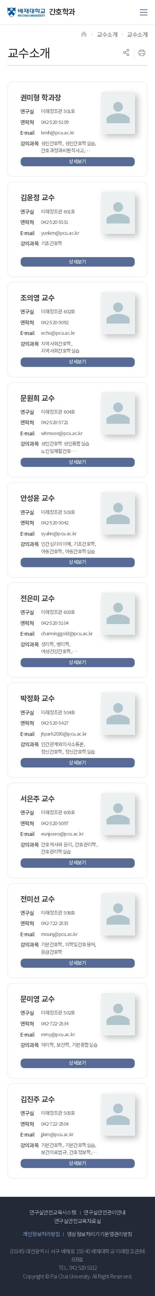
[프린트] (141, 52)
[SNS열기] (126, 52)
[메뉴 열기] (143, 12)
